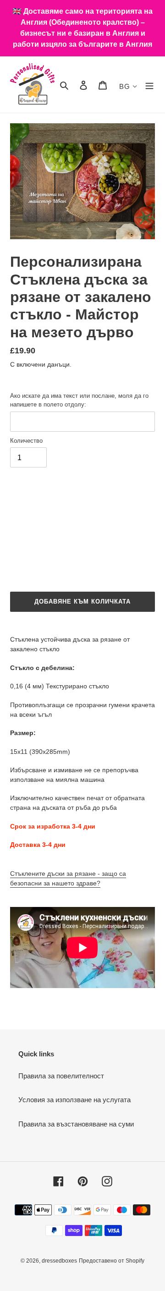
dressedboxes (59, 1261)
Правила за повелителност (61, 1076)
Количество (26, 440)
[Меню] (149, 84)
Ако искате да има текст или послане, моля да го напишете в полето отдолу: (79, 400)
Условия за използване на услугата (74, 1100)
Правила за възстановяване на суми (76, 1124)
